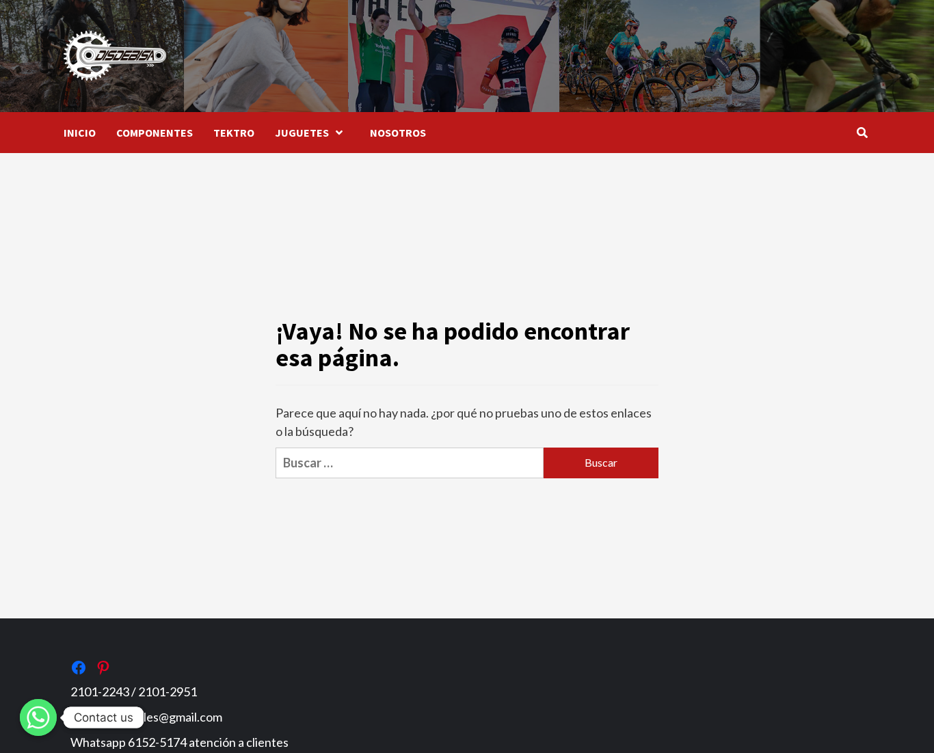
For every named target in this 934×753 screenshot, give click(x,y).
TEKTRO (233, 132)
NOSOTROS (398, 132)
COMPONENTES (154, 132)
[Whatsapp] (38, 717)
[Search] (861, 133)
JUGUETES (302, 132)
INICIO (80, 132)
